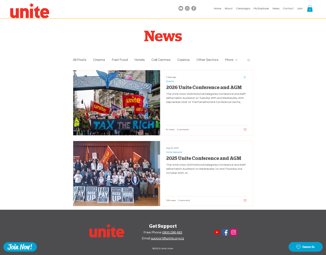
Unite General (174, 152)
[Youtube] (180, 8)
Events (170, 81)
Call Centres (160, 60)
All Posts (79, 60)
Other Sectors (207, 60)
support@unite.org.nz (167, 238)
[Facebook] (193, 8)
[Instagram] (187, 8)
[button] (261, 8)
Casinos (183, 60)
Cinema (99, 60)
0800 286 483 (172, 232)
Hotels (139, 60)
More (229, 60)
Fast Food (120, 60)
